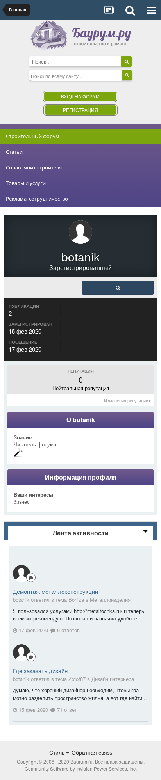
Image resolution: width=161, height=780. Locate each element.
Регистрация (80, 110)
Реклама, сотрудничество (37, 198)
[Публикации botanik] (118, 288)
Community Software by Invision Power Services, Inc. (81, 768)
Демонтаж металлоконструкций (55, 591)
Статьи (14, 151)
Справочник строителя (34, 167)
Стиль (57, 752)
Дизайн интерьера (112, 678)
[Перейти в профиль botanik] (21, 573)
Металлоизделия (110, 599)
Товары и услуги (26, 183)
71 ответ (66, 709)
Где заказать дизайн (40, 670)
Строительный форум (32, 136)
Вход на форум (80, 96)
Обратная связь (92, 752)
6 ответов (67, 630)
